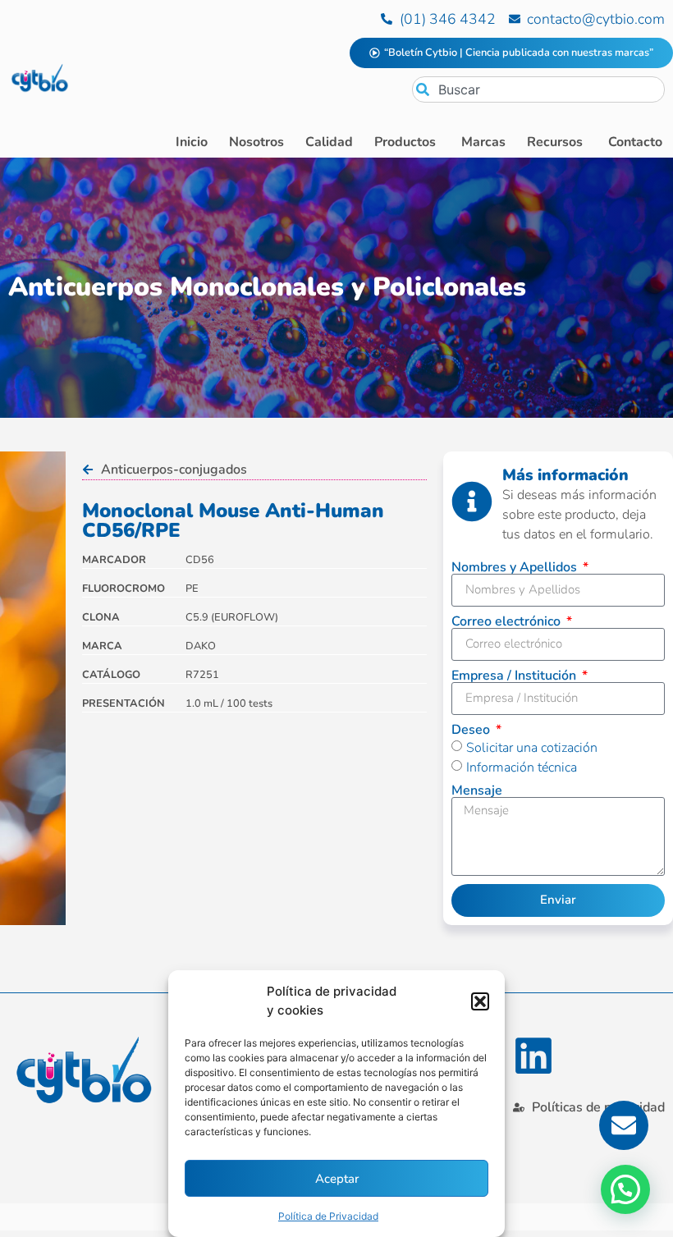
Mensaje (476, 790)
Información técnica (521, 767)
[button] (480, 1001)
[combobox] (538, 89)
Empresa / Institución (515, 675)
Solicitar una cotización (531, 747)
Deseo (472, 729)
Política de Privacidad (328, 1216)
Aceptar (337, 1179)
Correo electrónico (507, 621)
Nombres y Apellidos (515, 567)
